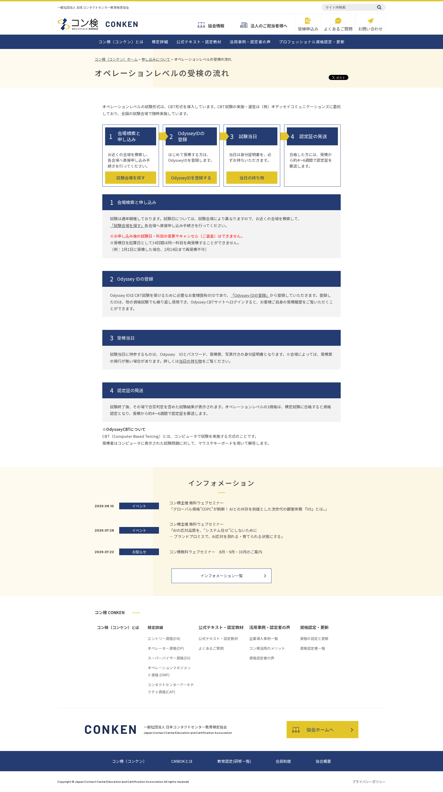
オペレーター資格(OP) (166, 648)
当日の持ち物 (251, 178)
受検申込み (308, 28)
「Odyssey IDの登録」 (250, 295)
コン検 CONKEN (110, 612)
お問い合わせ (370, 28)
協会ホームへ (320, 729)
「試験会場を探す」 (127, 225)
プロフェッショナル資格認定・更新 (312, 41)
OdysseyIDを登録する (191, 178)
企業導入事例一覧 (263, 638)
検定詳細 (160, 41)
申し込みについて (156, 59)
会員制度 (283, 761)
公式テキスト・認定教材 (199, 41)
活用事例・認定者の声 (250, 41)
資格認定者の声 (261, 658)
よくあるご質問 (338, 28)
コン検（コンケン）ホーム (116, 59)
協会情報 (216, 25)
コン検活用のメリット (267, 648)
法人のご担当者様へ (268, 25)
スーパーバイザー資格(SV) (169, 658)
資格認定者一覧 (312, 648)
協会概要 (323, 761)
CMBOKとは (182, 761)
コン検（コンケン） (129, 761)
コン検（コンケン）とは (121, 41)
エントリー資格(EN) (164, 638)
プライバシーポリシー (369, 781)
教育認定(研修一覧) (234, 761)
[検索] (379, 7)
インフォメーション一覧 (221, 575)
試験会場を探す (130, 178)
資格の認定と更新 (314, 638)
